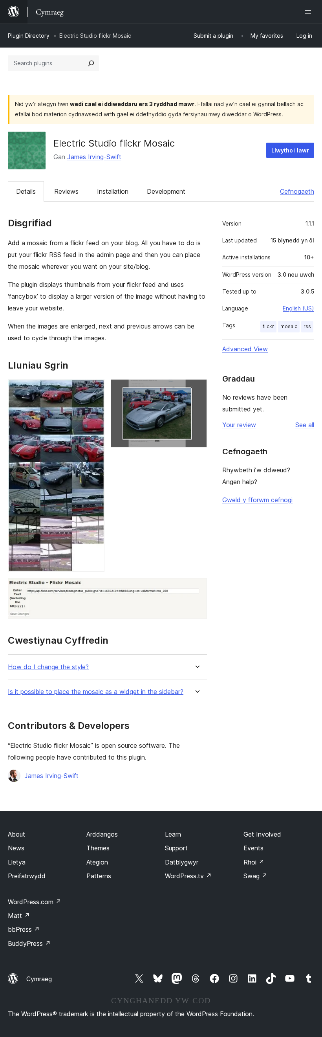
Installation (112, 191)
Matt (19, 916)
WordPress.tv (188, 876)
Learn (173, 834)
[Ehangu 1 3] (94, 390)
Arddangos (102, 834)
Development (166, 191)
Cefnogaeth (297, 191)
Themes (98, 848)
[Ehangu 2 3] (196, 390)
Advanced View (245, 349)
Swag (255, 876)
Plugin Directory (28, 35)
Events (253, 848)
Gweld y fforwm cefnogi (257, 500)
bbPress (24, 929)
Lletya (17, 862)
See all (304, 425)
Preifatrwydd (27, 876)
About (16, 834)
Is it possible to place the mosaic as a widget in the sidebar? (95, 692)
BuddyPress (29, 943)
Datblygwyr (181, 862)
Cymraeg (39, 979)
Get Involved (262, 834)
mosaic (288, 326)
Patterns (98, 876)
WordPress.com (34, 902)
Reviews (66, 191)
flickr (268, 326)
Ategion (97, 862)
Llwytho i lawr (290, 150)
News (16, 848)
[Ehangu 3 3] (196, 589)
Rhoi (253, 862)
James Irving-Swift (94, 157)
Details (26, 191)
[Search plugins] (91, 63)
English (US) (298, 308)
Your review (239, 425)
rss (307, 326)
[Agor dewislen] (309, 12)
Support (176, 848)
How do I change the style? (48, 667)
